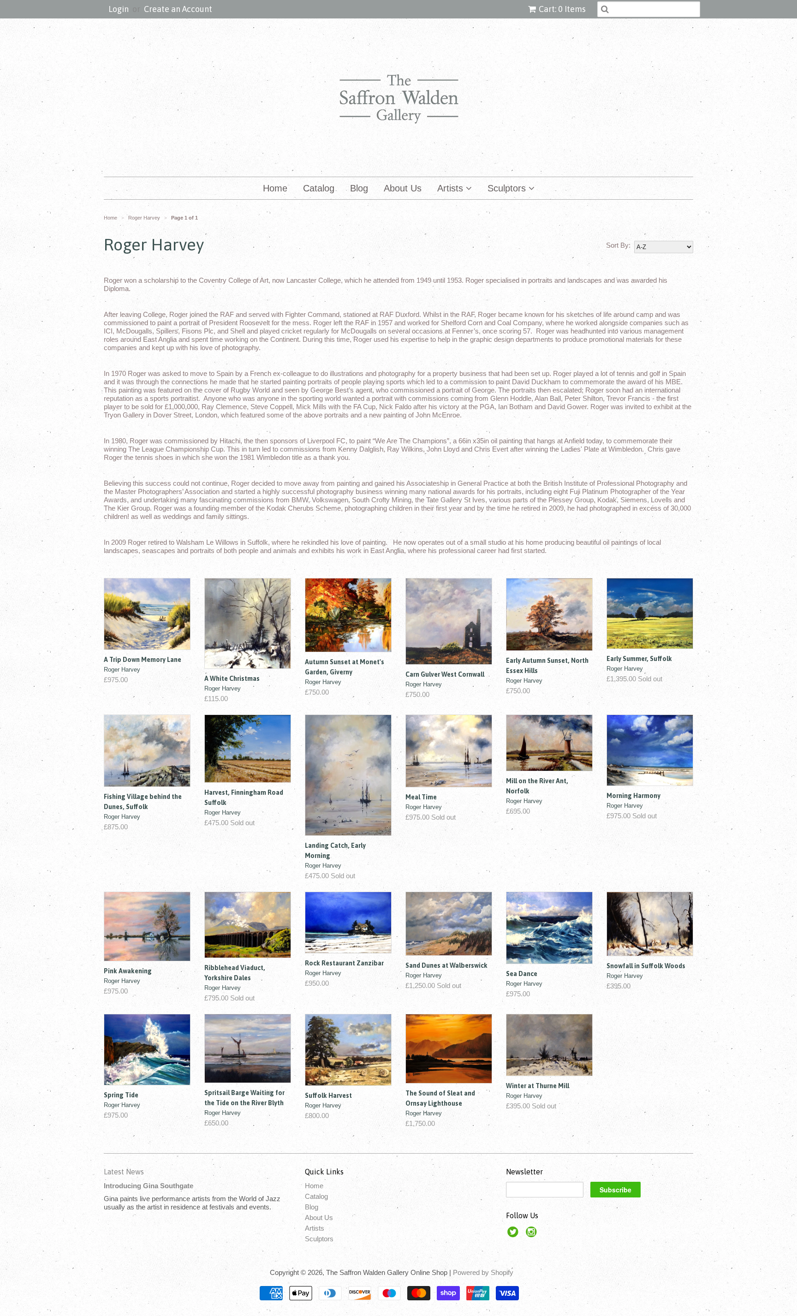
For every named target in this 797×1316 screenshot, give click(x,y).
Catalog (318, 188)
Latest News (124, 1171)
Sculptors (508, 188)
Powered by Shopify (483, 1272)
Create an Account (178, 9)
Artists (451, 188)
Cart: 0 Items (562, 9)
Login (118, 9)
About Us (403, 188)
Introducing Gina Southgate (148, 1186)
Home (275, 188)
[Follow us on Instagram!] (533, 1235)
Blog (359, 188)
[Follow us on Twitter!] (514, 1235)
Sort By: (618, 245)
